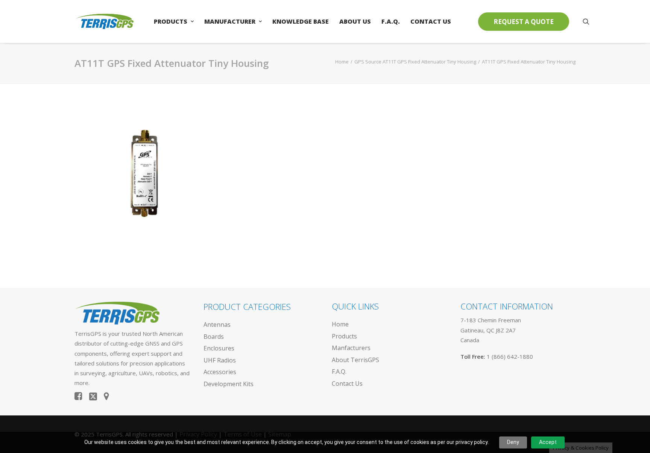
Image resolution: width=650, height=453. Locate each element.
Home (342, 61)
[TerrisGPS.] (104, 21)
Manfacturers (351, 348)
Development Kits (229, 384)
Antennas (217, 324)
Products (170, 21)
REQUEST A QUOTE (524, 21)
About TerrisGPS (355, 360)
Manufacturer (229, 21)
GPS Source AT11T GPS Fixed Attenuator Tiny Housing (415, 61)
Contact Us (430, 21)
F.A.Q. (390, 21)
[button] (586, 21)
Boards (214, 336)
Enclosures (219, 348)
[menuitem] (174, 21)
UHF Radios (220, 360)
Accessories (220, 372)
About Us (355, 21)
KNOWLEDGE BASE (300, 21)
